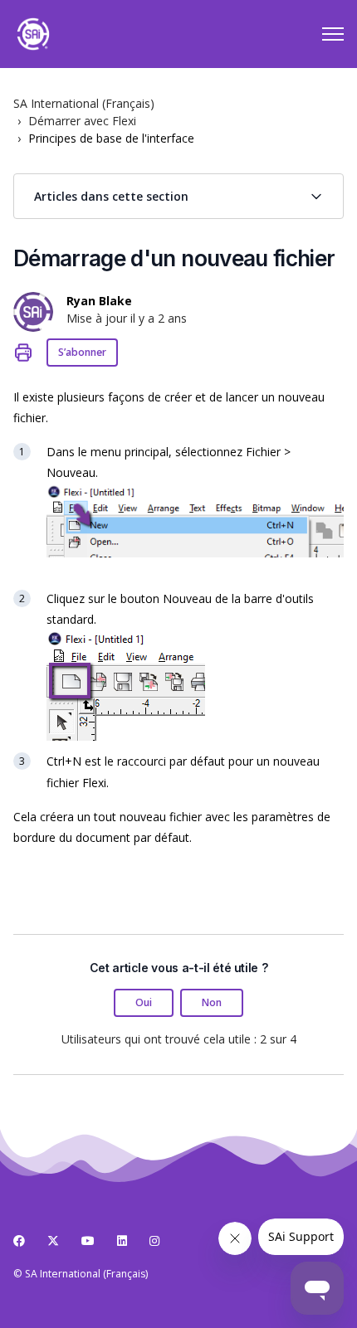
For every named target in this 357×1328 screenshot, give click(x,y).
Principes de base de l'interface (111, 138)
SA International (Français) (83, 103)
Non (212, 1002)
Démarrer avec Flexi (82, 121)
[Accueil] (33, 34)
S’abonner (82, 352)
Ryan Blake (99, 301)
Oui (143, 1002)
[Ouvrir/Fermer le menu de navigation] (332, 34)
